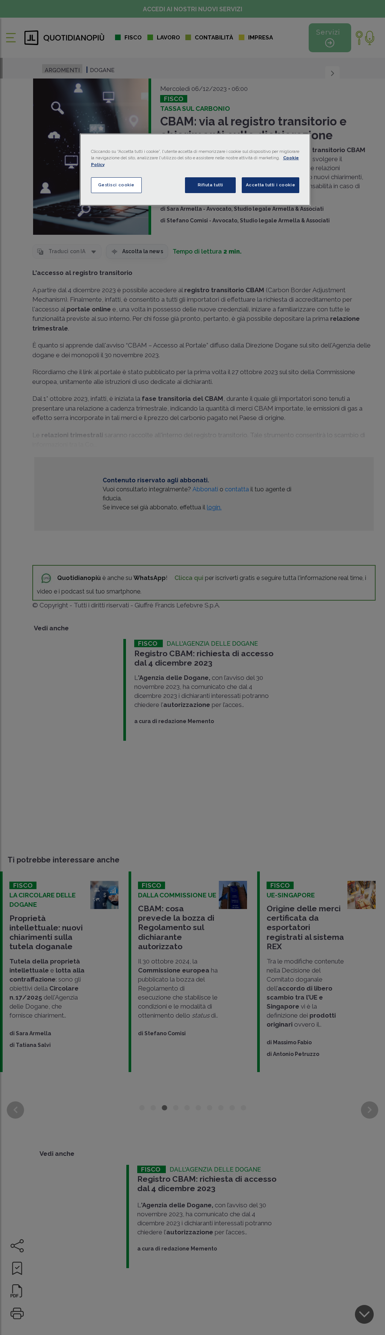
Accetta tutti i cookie (271, 184)
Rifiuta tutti (210, 184)
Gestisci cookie (116, 184)
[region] (195, 169)
